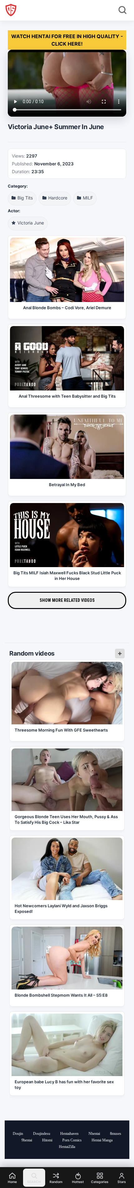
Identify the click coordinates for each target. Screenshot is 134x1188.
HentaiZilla (67, 1147)
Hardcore (57, 197)
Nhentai (94, 1133)
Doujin (18, 1133)
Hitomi (47, 1140)
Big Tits (24, 197)
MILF (87, 197)
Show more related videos (67, 600)
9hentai (27, 1140)
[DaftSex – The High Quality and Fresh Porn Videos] (11, 10)
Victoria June (30, 222)
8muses (115, 1133)
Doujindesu (41, 1133)
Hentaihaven (69, 1133)
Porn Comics (72, 1140)
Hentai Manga (102, 1140)
